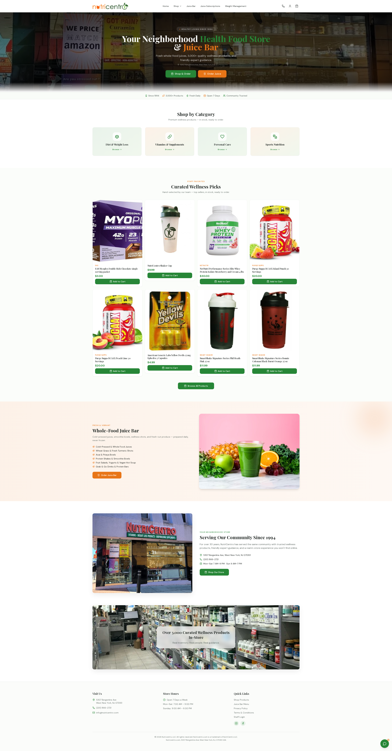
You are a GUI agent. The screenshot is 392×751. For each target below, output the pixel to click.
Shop (176, 6)
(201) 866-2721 (211, 559)
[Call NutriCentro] (283, 6)
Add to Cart (119, 281)
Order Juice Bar (109, 475)
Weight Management (235, 6)
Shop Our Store (216, 572)
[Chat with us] (384, 743)
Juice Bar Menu (241, 704)
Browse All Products (198, 386)
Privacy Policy (241, 708)
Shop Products (241, 699)
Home (166, 6)
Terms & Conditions (244, 712)
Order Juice (214, 73)
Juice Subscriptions (210, 6)
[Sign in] (290, 6)
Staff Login (239, 717)
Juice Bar (191, 6)
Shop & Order (183, 73)
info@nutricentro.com (107, 712)
